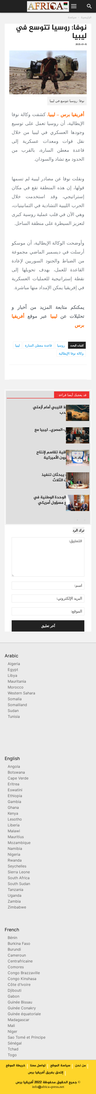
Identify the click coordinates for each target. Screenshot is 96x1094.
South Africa (19, 878)
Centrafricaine (20, 961)
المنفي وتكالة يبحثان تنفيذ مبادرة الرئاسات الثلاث (65, 478)
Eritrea (13, 784)
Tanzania (15, 890)
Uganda (14, 896)
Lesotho (15, 819)
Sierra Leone (19, 872)
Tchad (13, 1049)
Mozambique (19, 843)
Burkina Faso (19, 944)
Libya (12, 676)
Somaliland (17, 705)
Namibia (15, 849)
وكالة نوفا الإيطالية (71, 353)
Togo (12, 1055)
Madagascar (18, 1020)
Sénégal (15, 1043)
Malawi (14, 831)
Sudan (13, 711)
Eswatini (15, 790)
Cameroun (17, 956)
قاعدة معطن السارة (38, 345)
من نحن (80, 1066)
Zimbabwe (17, 907)
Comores (16, 967)
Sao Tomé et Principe (26, 1038)
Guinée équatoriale (24, 1014)
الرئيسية (86, 17)
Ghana (13, 808)
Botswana (16, 773)
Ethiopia (15, 796)
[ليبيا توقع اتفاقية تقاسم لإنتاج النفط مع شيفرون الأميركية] (77, 458)
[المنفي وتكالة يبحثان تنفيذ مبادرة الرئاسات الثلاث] (77, 480)
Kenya (13, 814)
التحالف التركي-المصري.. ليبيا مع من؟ (61, 433)
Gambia (14, 802)
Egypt (13, 670)
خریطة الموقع (15, 1066)
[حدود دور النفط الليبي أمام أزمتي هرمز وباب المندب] (77, 413)
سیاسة (72, 17)
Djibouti (14, 991)
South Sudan (19, 884)
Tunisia (14, 717)
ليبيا (17, 345)
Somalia (15, 699)
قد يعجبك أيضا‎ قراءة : (71, 395)
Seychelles (17, 866)
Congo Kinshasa (22, 979)
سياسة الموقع (60, 1066)
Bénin (12, 938)
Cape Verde (18, 778)
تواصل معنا (38, 1066)
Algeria (14, 664)
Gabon (13, 997)
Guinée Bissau (20, 1002)
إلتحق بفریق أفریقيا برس (45, 1073)
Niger (12, 1032)
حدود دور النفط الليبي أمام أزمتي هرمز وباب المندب (61, 410)
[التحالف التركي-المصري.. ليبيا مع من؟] (77, 435)
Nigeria (14, 855)
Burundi (14, 950)
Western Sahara (21, 693)
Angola (14, 767)
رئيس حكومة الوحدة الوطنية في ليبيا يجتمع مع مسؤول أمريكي (61, 500)
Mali (11, 1026)
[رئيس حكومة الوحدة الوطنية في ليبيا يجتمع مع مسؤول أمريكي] (77, 503)
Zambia (14, 902)
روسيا (61, 345)
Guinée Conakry (22, 1008)
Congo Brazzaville (24, 973)
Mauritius (16, 837)
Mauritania (17, 682)
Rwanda (15, 861)
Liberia (14, 825)
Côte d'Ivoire (19, 985)
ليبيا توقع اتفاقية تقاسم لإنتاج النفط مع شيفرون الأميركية (62, 455)
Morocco (16, 687)
